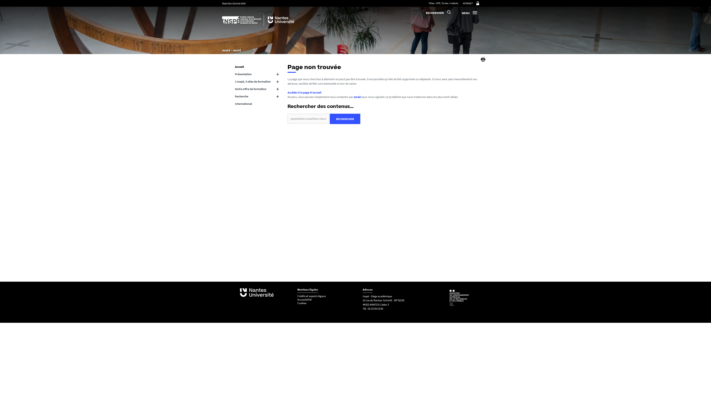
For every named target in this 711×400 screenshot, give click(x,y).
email (357, 97)
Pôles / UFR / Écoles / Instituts (443, 3)
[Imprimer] (483, 59)
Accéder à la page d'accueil (304, 92)
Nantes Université (234, 3)
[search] (308, 119)
